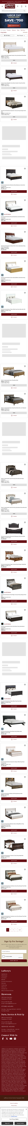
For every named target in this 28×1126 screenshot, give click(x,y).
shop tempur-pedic (14, 25)
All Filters (8, 35)
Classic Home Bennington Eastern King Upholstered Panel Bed (13, 55)
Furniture (9, 30)
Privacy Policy (14, 1105)
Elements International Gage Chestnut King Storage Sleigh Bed (13, 564)
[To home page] (10, 6)
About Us (3, 987)
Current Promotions (6, 981)
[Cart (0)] (25, 6)
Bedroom (14, 30)
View (14, 60)
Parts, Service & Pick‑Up (12, 1014)
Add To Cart (14, 191)
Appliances (4, 974)
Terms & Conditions (14, 1103)
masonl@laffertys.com (10, 1003)
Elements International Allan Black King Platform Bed (11, 731)
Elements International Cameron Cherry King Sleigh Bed (12, 855)
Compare (15, 63)
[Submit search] (24, 11)
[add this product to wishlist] (25, 41)
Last (20, 929)
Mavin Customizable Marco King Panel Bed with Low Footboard (13, 407)
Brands (3, 979)
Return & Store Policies (7, 990)
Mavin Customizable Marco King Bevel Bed (9, 380)
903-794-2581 (8, 1002)
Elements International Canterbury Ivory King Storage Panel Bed (13, 916)
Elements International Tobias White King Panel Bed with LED (13, 309)
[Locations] (17, 6)
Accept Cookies (20, 1123)
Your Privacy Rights (13, 1119)
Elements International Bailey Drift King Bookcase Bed (11, 793)
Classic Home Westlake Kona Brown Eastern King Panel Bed (13, 83)
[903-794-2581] (21, 6)
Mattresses (4, 976)
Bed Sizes (23, 30)
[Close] (26, 1109)
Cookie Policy (14, 1116)
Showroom (6, 994)
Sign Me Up (14, 960)
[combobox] (20, 35)
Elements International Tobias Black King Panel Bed (11, 701)
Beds (18, 30)
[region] (14, 1116)
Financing (4, 985)
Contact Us (4, 989)
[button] (2, 6)
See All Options (7, 214)
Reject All (7, 1123)
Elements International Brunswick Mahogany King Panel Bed (13, 536)
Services (3, 983)
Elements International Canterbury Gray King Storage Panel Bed (13, 885)
